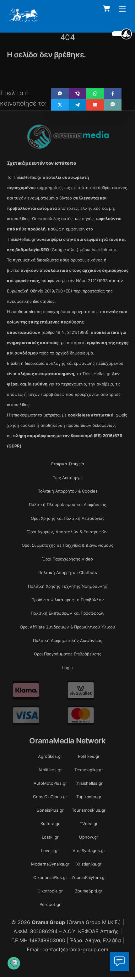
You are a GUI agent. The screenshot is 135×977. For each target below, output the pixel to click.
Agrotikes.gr (50, 756)
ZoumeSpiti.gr (88, 890)
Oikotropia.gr (50, 890)
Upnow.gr (88, 837)
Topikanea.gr (88, 796)
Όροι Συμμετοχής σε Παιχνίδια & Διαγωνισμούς (67, 545)
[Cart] (106, 8)
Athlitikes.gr (50, 769)
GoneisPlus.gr (50, 810)
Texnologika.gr (88, 769)
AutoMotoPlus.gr (50, 783)
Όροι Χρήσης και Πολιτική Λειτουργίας (68, 518)
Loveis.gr (50, 850)
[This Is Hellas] (23, 19)
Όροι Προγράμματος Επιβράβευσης (67, 653)
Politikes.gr (89, 756)
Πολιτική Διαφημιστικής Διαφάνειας (67, 640)
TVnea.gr (89, 823)
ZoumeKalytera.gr (89, 877)
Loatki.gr (50, 837)
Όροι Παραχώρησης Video (67, 558)
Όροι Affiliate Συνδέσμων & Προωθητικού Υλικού (67, 626)
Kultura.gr (50, 823)
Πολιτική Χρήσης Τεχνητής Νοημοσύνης (67, 586)
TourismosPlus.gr (88, 810)
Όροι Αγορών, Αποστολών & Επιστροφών (67, 531)
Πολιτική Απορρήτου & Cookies (67, 491)
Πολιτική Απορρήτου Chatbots (67, 572)
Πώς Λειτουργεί (67, 477)
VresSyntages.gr (89, 850)
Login (67, 667)
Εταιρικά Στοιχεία (67, 463)
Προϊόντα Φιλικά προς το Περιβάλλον (67, 599)
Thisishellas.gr (89, 783)
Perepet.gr (50, 904)
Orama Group (48, 922)
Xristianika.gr (88, 863)
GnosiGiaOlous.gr (50, 796)
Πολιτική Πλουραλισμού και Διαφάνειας (67, 504)
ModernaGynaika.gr (50, 863)
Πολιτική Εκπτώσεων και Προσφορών (68, 613)
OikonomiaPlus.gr (50, 877)
